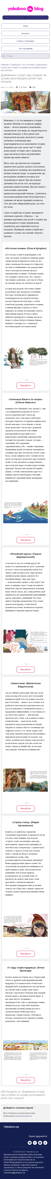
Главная (5, 64)
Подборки (15, 64)
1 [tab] (22, 380)
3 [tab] (27, 380)
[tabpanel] (25, 357)
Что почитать (28, 64)
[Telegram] (40, 1143)
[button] (25, 25)
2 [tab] (24, 380)
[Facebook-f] (30, 1143)
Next (44, 357)
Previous (7, 357)
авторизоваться (24, 1116)
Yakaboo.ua (11, 1126)
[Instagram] (35, 1143)
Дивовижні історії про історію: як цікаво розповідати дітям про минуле (24, 67)
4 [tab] (29, 380)
